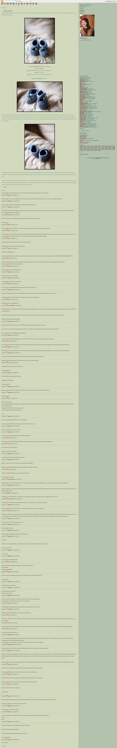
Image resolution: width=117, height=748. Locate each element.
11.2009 (113, 149)
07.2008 (91, 148)
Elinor (8, 299)
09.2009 (106, 149)
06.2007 (81, 147)
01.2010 (84, 150)
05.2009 (91, 149)
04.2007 (109, 146)
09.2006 (84, 146)
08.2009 (102, 149)
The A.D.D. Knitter (10, 305)
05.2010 (99, 150)
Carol (8, 622)
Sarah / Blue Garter (11, 498)
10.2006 (88, 146)
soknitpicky (9, 346)
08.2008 (95, 148)
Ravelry (48, 66)
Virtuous (9, 248)
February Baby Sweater (84, 135)
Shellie (8, 224)
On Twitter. (82, 11)
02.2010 (88, 150)
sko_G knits (9, 214)
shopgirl (9, 571)
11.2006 (91, 146)
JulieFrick (9, 510)
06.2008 (88, 148)
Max (8, 258)
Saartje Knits (41, 68)
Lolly (8, 437)
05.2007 (113, 146)
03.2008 (113, 147)
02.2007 (102, 146)
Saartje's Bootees (36, 66)
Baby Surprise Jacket (83, 134)
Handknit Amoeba (83, 136)
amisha (8, 603)
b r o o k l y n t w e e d (19, 3)
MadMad (9, 195)
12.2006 (95, 146)
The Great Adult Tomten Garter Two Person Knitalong (89, 140)
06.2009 (95, 149)
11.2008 (106, 148)
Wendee (8, 664)
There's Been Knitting (84, 143)
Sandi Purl (9, 711)
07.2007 (84, 147)
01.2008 (106, 147)
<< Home (3, 746)
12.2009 (81, 150)
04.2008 (81, 148)
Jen (8, 469)
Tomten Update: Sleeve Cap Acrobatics (87, 138)
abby (8, 443)
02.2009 (81, 149)
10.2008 (102, 148)
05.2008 (84, 148)
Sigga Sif (9, 372)
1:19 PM (5, 187)
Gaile (8, 341)
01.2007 (99, 146)
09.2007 (91, 147)
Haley (8, 230)
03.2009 (84, 149)
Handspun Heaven (83, 137)
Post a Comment (5, 742)
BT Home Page (82, 6)
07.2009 (99, 149)
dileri (8, 238)
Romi (8, 561)
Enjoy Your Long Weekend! (85, 142)
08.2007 (88, 147)
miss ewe (9, 362)
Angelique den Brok (11, 644)
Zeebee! (81, 141)
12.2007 (102, 147)
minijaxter (9, 739)
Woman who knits (10, 479)
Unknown (9, 283)
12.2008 (109, 148)
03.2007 (106, 146)
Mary (8, 398)
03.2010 (91, 150)
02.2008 (109, 147)
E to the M (9, 266)
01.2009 (113, 148)
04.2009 (88, 149)
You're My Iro (82, 139)
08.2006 (81, 146)
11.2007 (99, 147)
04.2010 (95, 150)
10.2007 (95, 147)
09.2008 (99, 148)
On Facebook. (82, 10)
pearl (8, 628)
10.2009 (109, 149)
